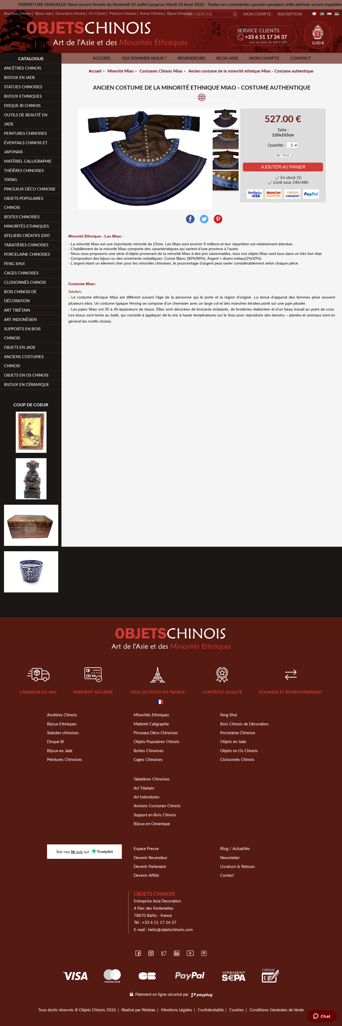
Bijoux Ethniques (179, 14)
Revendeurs (191, 58)
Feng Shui (14, 264)
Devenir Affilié (146, 876)
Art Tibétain (17, 310)
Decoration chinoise (70, 14)
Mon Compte (257, 14)
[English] (321, 14)
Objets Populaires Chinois (23, 203)
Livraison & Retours (237, 867)
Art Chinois (97, 14)
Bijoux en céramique (26, 385)
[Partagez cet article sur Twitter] (204, 219)
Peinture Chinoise (122, 14)
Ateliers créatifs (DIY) (27, 236)
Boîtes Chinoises (149, 751)
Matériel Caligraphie (151, 724)
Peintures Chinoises (25, 134)
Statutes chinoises (63, 733)
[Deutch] (336, 14)
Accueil (102, 58)
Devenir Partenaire (150, 867)
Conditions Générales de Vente (277, 1010)
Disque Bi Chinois (22, 106)
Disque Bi (55, 742)
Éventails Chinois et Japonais (26, 147)
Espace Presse (146, 849)
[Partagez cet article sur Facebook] (190, 219)
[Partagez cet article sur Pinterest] (218, 219)
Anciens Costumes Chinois (24, 361)
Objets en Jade (20, 348)
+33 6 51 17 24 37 (159, 923)
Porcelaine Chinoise (237, 733)
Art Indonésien (20, 320)
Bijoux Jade (43, 14)
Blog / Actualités (235, 849)
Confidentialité (211, 1010)
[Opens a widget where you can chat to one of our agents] (322, 1016)
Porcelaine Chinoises (27, 254)
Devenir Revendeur (150, 858)
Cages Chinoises (21, 273)
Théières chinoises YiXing (24, 175)
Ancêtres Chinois (62, 715)
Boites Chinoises (22, 217)
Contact (300, 58)
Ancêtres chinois (22, 68)
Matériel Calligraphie (28, 161)
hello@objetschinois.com (170, 930)
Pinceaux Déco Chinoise (30, 189)
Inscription (290, 14)
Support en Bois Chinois (155, 815)
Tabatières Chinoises (26, 245)
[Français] (313, 14)
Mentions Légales (176, 1010)
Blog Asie (227, 58)
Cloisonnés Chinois (25, 283)
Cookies (236, 1010)
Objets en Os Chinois (26, 375)
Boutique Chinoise (18, 14)
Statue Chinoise (152, 14)
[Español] (328, 14)
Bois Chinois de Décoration (20, 296)
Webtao (149, 1010)
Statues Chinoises (23, 87)
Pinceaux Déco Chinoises (156, 733)
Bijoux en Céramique (152, 824)
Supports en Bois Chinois (22, 333)
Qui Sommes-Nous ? (144, 58)
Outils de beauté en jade (25, 119)
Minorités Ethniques (26, 226)
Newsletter (230, 858)
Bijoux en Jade (19, 78)
